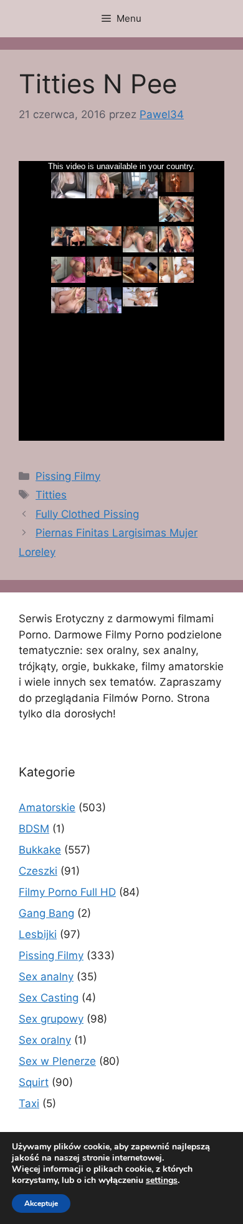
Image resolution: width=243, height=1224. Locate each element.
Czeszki (38, 871)
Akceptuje (41, 1203)
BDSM (34, 828)
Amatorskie (47, 807)
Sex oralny (45, 1040)
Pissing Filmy (68, 476)
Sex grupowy (51, 1019)
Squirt (34, 1082)
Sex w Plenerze (57, 1061)
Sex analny (46, 976)
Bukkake (40, 850)
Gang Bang (46, 913)
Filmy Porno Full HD (67, 892)
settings (162, 1180)
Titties (51, 495)
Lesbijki (38, 934)
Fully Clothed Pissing (87, 514)
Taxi (29, 1103)
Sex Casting (49, 998)
